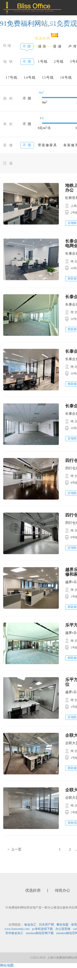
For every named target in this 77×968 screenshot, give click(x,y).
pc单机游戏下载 (42, 928)
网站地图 (7, 965)
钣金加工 (30, 924)
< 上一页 (14, 849)
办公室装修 (62, 928)
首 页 (16, 38)
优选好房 (42, 38)
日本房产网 (46, 924)
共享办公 (49, 54)
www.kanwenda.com (17, 928)
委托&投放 (21, 69)
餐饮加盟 (62, 924)
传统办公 (20, 54)
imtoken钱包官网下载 (40, 933)
